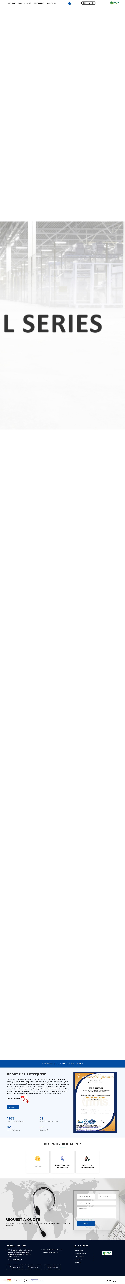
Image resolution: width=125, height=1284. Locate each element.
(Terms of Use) (34, 1279)
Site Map (78, 1262)
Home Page (11, 3)
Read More (12, 1107)
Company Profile (24, 3)
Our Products (39, 3)
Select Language (111, 1281)
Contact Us (51, 3)
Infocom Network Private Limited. (36, 1281)
